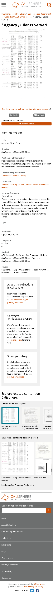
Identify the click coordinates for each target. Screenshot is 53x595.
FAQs (3, 551)
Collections (6, 538)
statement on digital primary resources (17, 301)
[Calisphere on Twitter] (32, 591)
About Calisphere (8, 525)
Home (3, 518)
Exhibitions (6, 544)
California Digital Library (33, 586)
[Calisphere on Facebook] (37, 591)
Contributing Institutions (12, 531)
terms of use (16, 340)
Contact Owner (28, 124)
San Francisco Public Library (13, 14)
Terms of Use (7, 558)
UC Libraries (39, 584)
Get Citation (14, 115)
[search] (49, 5)
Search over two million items (17, 506)
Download (40, 115)
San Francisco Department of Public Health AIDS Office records (26, 15)
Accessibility (7, 571)
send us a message (15, 376)
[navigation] (3, 5)
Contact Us (6, 578)
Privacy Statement (9, 564)
